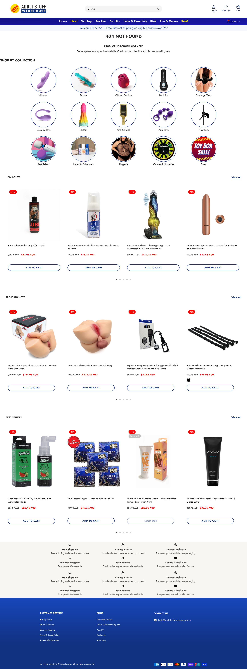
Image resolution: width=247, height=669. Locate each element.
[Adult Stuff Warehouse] (28, 9)
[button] (238, 9)
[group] (43, 82)
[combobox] (123, 9)
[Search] (159, 9)
